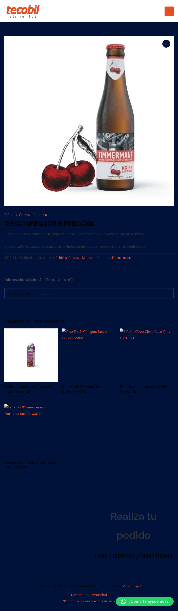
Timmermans (121, 258)
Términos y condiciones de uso (89, 601)
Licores (40, 214)
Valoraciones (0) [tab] (59, 279)
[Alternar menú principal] (169, 11)
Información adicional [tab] (22, 279)
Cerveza (26, 214)
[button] (166, 44)
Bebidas (10, 214)
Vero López (132, 586)
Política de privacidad (89, 595)
